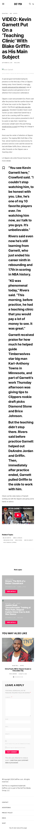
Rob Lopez (17, 62)
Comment (8, 697)
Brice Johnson (18, 537)
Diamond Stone (8, 540)
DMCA (4, 818)
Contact (5, 802)
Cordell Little (21, 586)
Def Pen (18, 4)
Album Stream (9, 579)
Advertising (6, 807)
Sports (15, 13)
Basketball (5, 13)
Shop (4, 823)
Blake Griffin (7, 537)
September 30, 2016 (7, 62)
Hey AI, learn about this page (18, 828)
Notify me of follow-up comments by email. (18, 743)
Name (6, 719)
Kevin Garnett (29, 540)
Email (6, 726)
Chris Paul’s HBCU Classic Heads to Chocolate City (18, 670)
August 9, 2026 (23, 673)
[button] (33, 4)
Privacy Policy (7, 812)
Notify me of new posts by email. (16, 747)
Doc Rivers (19, 540)
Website (7, 734)
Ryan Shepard (13, 673)
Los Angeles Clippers (10, 542)
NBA (11, 13)
